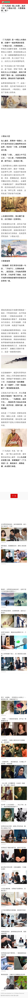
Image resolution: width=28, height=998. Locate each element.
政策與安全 (8, 995)
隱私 (15, 995)
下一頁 (14, 496)
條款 (12, 995)
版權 (17, 995)
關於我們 (3, 995)
